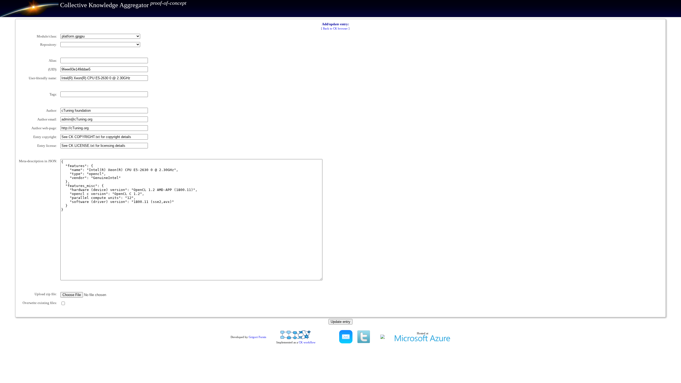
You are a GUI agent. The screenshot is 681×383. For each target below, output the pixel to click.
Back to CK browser (335, 28)
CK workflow (307, 342)
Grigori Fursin (257, 337)
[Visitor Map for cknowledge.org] (382, 337)
